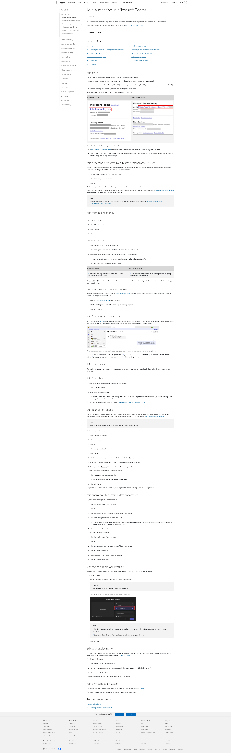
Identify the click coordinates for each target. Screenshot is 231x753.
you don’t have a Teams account (101, 150)
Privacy (135, 749)
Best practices (65, 100)
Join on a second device (69, 27)
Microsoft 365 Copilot (120, 740)
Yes (120, 714)
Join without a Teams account (71, 20)
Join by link (90, 46)
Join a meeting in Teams (69, 17)
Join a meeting (65, 14)
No (131, 714)
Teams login (64, 10)
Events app (64, 79)
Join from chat (91, 64)
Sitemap (119, 749)
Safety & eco (157, 749)
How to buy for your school (98, 735)
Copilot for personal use (48, 738)
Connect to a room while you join (141, 53)
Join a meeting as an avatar (139, 60)
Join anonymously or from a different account (145, 49)
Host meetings (65, 57)
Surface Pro (45, 723)
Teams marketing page (122, 293)
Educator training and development (100, 738)
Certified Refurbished (73, 738)
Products (86, 2)
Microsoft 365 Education (97, 732)
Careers (166, 723)
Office (79, 2)
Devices (94, 2)
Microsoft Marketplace (146, 738)
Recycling (165, 749)
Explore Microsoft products (49, 740)
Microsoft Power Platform (121, 735)
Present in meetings (67, 53)
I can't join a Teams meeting (135, 25)
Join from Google (67, 33)
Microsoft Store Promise (73, 740)
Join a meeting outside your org (72, 24)
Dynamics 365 (119, 729)
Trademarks (149, 749)
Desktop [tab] (91, 32)
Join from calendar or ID (94, 53)
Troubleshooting (66, 105)
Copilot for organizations (48, 735)
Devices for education (97, 726)
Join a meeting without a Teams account (99, 708)
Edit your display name (138, 57)
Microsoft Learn (144, 729)
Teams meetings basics (94, 704)
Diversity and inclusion (170, 738)
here (142, 688)
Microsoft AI (118, 723)
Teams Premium (66, 74)
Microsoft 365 (71, 2)
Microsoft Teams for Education (99, 729)
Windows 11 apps (47, 743)
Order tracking (71, 735)
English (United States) (51, 748)
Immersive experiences (68, 92)
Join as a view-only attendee (71, 30)
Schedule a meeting (67, 40)
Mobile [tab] (99, 32)
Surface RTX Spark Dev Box (49, 732)
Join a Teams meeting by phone (154, 416)
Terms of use (142, 749)
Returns (70, 732)
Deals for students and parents (99, 740)
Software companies (145, 740)
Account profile (71, 723)
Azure (142, 723)
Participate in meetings (68, 48)
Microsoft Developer (145, 726)
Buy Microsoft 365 (127, 2)
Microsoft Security (119, 726)
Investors (167, 735)
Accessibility (167, 740)
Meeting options (66, 61)
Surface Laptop (46, 726)
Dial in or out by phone (138, 46)
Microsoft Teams (119, 738)
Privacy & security (66, 70)
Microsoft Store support (73, 729)
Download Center (72, 726)
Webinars (64, 83)
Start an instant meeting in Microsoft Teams (131, 402)
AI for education (95, 743)
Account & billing (104, 2)
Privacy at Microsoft (169, 732)
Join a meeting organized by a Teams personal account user (105, 49)
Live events (64, 96)
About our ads (172, 749)
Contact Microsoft (127, 749)
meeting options (125, 655)
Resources (115, 2)
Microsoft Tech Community (146, 735)
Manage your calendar (68, 44)
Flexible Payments (72, 743)
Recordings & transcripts (68, 66)
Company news (168, 729)
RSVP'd (101, 321)
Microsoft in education (97, 723)
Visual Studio (143, 743)
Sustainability (168, 743)
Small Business (119, 743)
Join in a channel (92, 60)
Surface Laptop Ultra (47, 729)
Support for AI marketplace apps (148, 732)
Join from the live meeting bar (96, 57)
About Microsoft (168, 726)
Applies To (91, 16)
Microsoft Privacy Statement (165, 190)
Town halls (64, 87)
